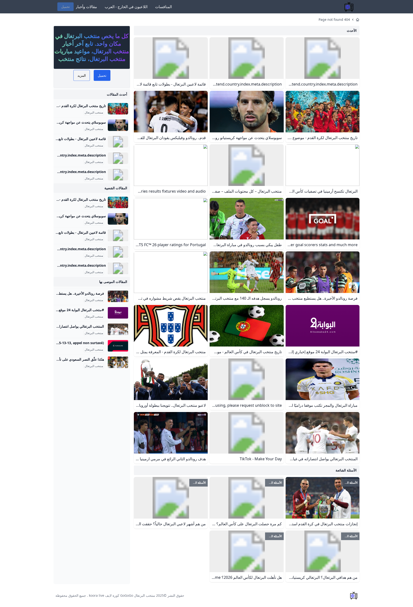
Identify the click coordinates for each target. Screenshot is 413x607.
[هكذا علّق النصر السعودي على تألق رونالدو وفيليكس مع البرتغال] (118, 362)
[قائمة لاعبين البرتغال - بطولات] (118, 141)
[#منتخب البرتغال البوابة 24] (118, 313)
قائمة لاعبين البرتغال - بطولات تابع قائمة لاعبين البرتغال (67, 138)
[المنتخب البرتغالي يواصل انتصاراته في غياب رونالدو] (118, 329)
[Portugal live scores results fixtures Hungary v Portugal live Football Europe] (118, 346)
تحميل (65, 6)
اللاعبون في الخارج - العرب (126, 6)
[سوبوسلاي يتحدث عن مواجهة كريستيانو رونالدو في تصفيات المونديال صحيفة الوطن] (118, 125)
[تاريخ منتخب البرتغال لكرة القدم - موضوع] (118, 108)
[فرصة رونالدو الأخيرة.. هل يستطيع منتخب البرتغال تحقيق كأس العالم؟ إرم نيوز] (118, 296)
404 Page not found (334, 19)
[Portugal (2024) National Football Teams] (118, 174)
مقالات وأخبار (86, 6)
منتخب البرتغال (94, 112)
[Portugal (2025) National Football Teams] (118, 158)
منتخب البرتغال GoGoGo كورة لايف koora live (122, 595)
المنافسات (163, 6)
